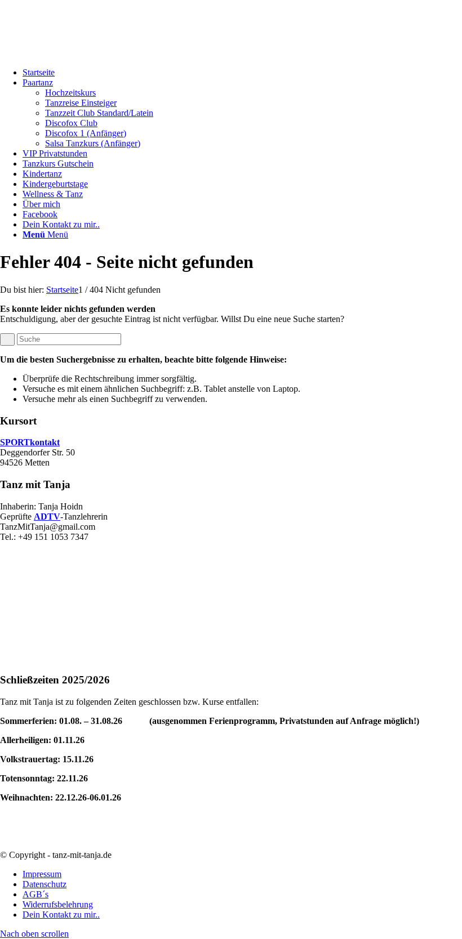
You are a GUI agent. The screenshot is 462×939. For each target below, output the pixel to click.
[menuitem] (242, 73)
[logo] (84, 53)
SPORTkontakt (30, 442)
